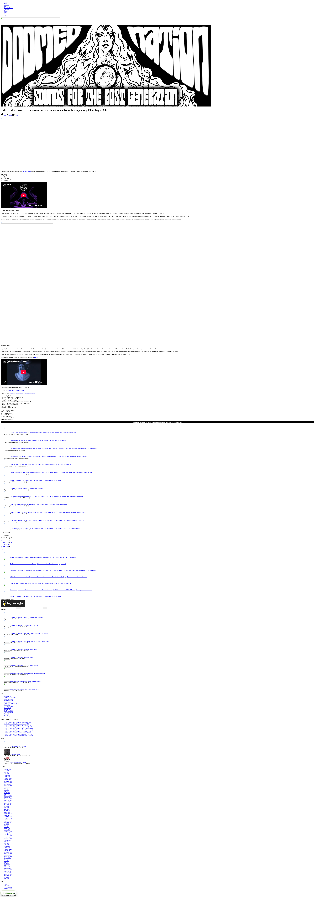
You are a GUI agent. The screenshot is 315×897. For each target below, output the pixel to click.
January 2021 (7, 868)
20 (6, 544)
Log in (5, 884)
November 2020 (8, 871)
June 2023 (6, 825)
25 (3, 546)
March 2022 (7, 847)
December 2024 (8, 799)
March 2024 (7, 812)
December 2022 (8, 834)
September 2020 (8, 874)
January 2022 (7, 850)
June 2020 (6, 878)
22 (9, 544)
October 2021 (7, 855)
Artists (5, 6)
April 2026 (7, 775)
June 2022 (6, 843)
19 (4, 544)
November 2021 (8, 853)
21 (8, 544)
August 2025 (7, 787)
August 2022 (7, 840)
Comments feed (8, 887)
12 (4, 542)
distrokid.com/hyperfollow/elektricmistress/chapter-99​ (23, 393)
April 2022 (7, 846)
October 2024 (7, 801)
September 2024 (8, 803)
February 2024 (8, 813)
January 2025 (7, 797)
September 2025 (8, 785)
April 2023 (7, 828)
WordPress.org (8, 888)
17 (1, 544)
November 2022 (8, 835)
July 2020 (6, 877)
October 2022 (7, 837)
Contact (6, 14)
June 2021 (6, 861)
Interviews (6, 5)
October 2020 (7, 872)
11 (3, 542)
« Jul (2, 549)
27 (6, 546)
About (5, 12)
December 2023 (8, 816)
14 (8, 542)
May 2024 (6, 809)
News (5, 3)
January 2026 (7, 779)
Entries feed (7, 885)
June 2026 (6, 772)
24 (1, 546)
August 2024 (7, 804)
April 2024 (7, 810)
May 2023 (6, 827)
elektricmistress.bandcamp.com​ (16, 390)
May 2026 (6, 773)
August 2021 (7, 858)
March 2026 (7, 776)
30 (11, 546)
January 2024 (7, 815)
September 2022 (8, 838)
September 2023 (8, 821)
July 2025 (6, 788)
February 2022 (8, 849)
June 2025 (6, 790)
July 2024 (6, 806)
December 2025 (8, 781)
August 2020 (7, 875)
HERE (36, 357)
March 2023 (7, 830)
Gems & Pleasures (8, 8)
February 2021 (8, 867)
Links (5, 15)
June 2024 (6, 807)
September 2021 (8, 856)
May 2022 (6, 844)
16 (11, 542)
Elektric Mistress (26, 171)
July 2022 (6, 841)
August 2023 (7, 822)
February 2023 (8, 831)
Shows (5, 11)
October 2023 (7, 819)
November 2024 (8, 800)
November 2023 (8, 818)
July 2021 (6, 859)
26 (4, 546)
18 (3, 544)
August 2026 (7, 769)
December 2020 (8, 869)
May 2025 (6, 791)
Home (5, 2)
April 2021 (7, 864)
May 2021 (6, 862)
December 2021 (8, 852)
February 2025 (8, 796)
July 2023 (6, 824)
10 (1, 542)
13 (6, 542)
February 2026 (8, 778)
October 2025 (7, 784)
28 (8, 546)
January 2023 (7, 833)
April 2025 (7, 793)
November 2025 (8, 782)
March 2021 (7, 865)
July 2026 (6, 770)
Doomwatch (7, 9)
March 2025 (7, 794)
